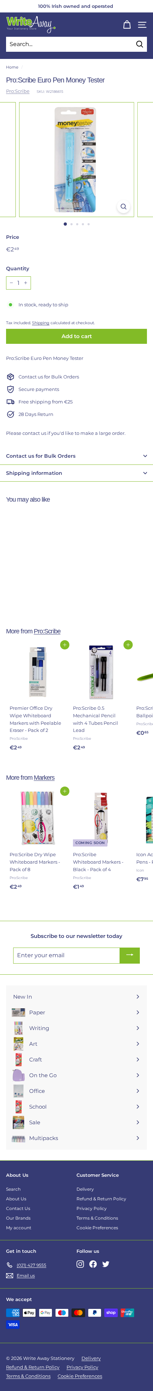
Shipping (40, 322)
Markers (44, 777)
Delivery (85, 1189)
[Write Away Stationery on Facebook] (93, 1263)
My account (18, 1227)
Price (12, 237)
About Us (16, 1198)
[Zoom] (123, 206)
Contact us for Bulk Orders (40, 456)
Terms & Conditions (97, 1218)
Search (13, 1189)
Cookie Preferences (97, 1227)
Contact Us (18, 1208)
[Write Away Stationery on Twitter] (106, 1263)
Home (12, 67)
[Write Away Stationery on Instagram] (80, 1263)
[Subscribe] (130, 956)
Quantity (17, 268)
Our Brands (18, 1218)
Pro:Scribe (18, 91)
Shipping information (34, 473)
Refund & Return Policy (101, 1198)
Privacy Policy (91, 1208)
